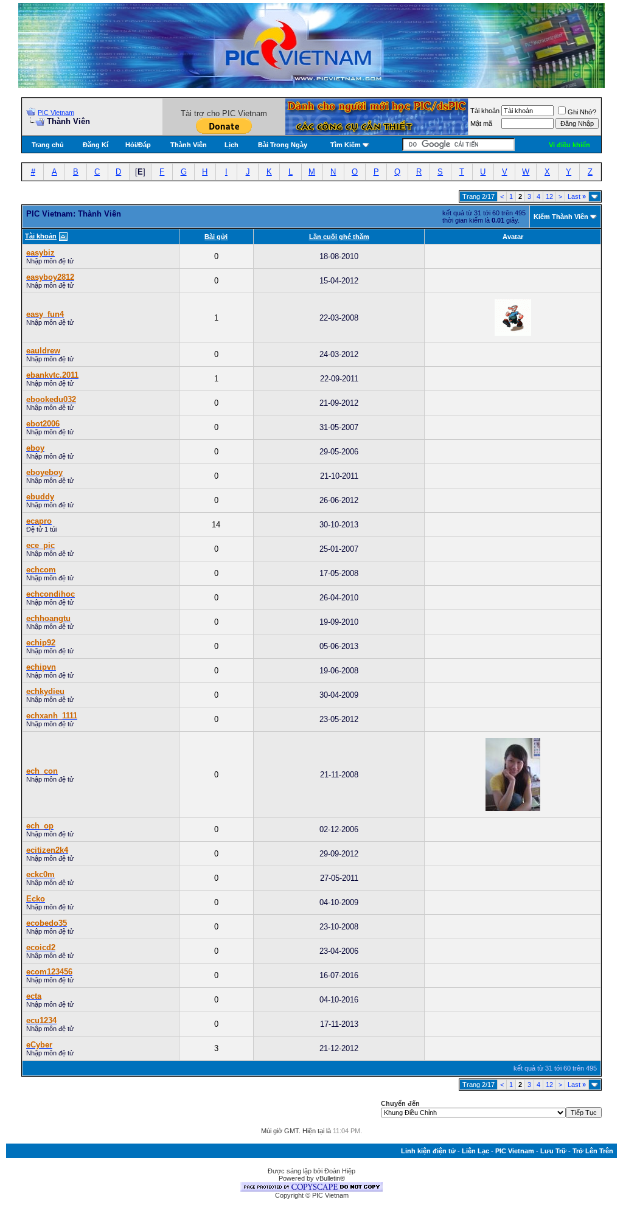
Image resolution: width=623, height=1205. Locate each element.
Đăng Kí (95, 144)
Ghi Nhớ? (582, 112)
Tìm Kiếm (345, 144)
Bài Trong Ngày (282, 144)
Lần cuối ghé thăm (339, 236)
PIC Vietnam (56, 112)
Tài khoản (484, 110)
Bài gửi (216, 236)
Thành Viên (188, 144)
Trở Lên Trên (593, 1151)
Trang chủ (48, 144)
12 (549, 196)
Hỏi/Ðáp (138, 144)
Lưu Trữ (553, 1151)
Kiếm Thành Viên (561, 216)
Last (577, 196)
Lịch (231, 144)
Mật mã (481, 123)
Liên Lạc (475, 1151)
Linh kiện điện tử (428, 1151)
